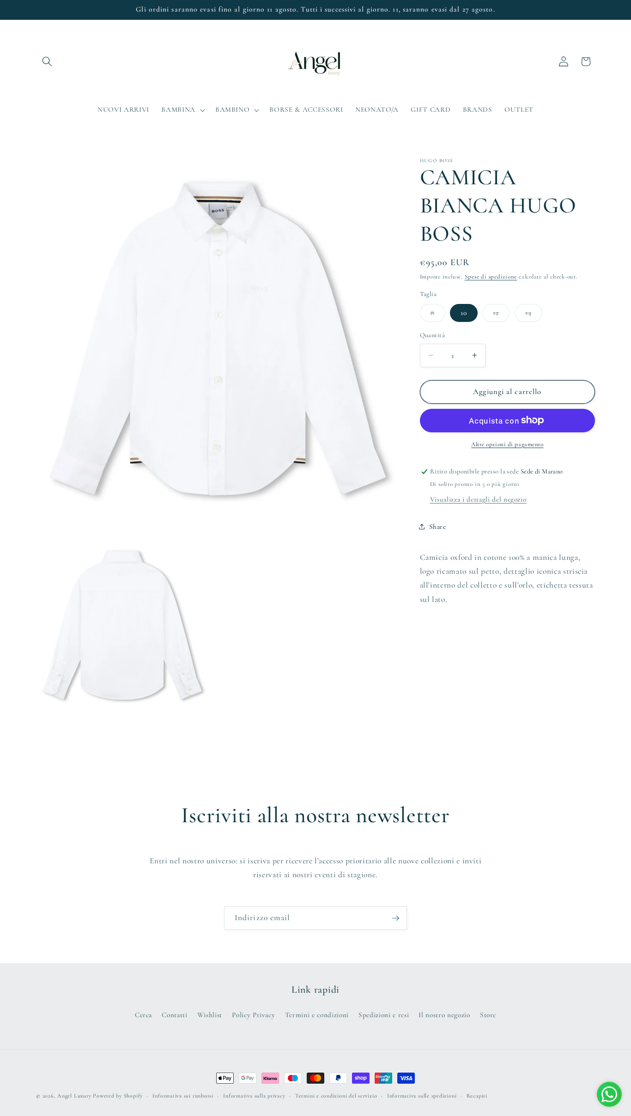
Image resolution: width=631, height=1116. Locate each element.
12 (501, 315)
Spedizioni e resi (383, 1015)
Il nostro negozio (444, 1015)
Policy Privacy (253, 1015)
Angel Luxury (74, 1095)
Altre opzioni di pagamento (507, 444)
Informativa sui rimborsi (182, 1095)
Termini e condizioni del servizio (336, 1095)
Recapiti (477, 1095)
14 (533, 315)
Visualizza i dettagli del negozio (478, 500)
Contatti (174, 1015)
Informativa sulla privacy (254, 1095)
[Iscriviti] (395, 918)
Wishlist (209, 1015)
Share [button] (437, 526)
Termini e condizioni (317, 1015)
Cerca (143, 1015)
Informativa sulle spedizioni (422, 1095)
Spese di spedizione (491, 276)
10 (464, 313)
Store (488, 1015)
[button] (47, 61)
